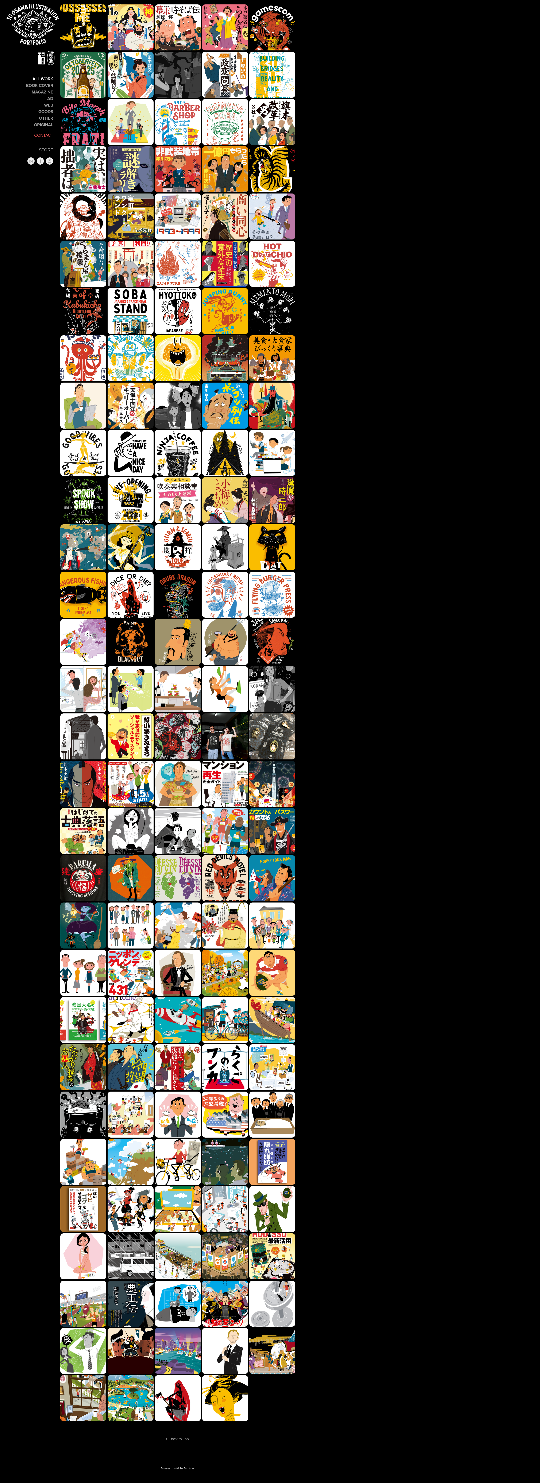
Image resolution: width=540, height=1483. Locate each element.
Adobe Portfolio (184, 1468)
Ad (50, 98)
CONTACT (43, 135)
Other (46, 118)
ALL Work (42, 79)
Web (48, 105)
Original (43, 125)
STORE (46, 149)
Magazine (42, 92)
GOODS (45, 111)
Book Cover (39, 85)
